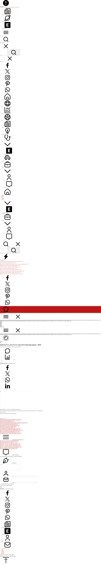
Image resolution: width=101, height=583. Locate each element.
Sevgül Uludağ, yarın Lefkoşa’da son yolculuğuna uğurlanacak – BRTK (9, 426)
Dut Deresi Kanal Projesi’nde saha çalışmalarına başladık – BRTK (9, 265)
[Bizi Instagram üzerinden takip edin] (7, 80)
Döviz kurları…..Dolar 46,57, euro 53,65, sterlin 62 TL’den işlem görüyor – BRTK (10, 447)
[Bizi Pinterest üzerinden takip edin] (7, 86)
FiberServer (6, 556)
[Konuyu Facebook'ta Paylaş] (7, 370)
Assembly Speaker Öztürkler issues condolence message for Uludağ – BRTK (10, 433)
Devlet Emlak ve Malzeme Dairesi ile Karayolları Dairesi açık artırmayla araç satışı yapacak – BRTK (14, 264)
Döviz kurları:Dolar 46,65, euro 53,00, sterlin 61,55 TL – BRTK (8, 442)
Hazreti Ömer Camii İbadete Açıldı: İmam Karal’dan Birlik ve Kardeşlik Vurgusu (11, 261)
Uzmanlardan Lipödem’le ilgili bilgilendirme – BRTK (8, 262)
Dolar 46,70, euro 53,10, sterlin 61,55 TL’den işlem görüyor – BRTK (9, 441)
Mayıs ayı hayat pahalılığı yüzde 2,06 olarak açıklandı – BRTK (8, 448)
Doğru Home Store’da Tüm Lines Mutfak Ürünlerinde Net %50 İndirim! (9, 7)
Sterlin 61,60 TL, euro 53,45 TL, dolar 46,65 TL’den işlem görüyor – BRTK (10, 444)
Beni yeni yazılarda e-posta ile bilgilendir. (6, 485)
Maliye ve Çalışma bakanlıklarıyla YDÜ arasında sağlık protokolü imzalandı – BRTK (11, 430)
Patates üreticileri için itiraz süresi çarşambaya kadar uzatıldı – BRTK (10, 272)
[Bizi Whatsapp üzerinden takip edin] (7, 92)
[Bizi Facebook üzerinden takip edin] (7, 280)
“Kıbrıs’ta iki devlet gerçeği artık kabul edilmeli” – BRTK (8, 268)
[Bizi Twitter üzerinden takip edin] (7, 74)
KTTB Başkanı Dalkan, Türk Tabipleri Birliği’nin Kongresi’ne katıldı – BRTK (11, 269)
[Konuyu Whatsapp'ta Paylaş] (7, 382)
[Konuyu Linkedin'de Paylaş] (7, 388)
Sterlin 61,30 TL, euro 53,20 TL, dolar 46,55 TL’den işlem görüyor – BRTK (10, 445)
